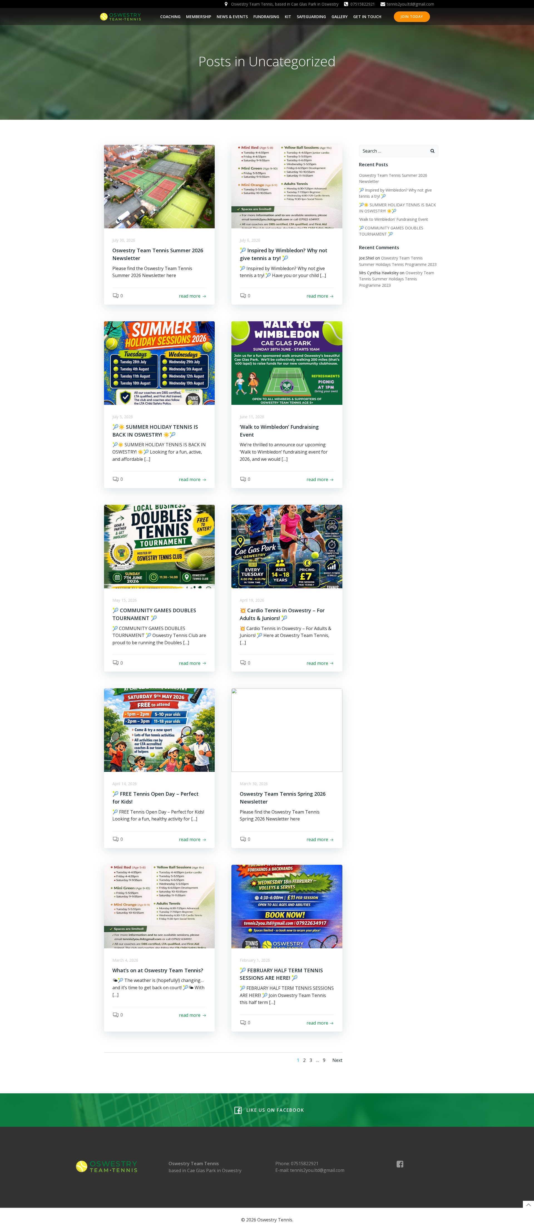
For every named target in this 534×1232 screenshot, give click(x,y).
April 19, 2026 (252, 600)
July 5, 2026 (122, 416)
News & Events (232, 16)
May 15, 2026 (124, 600)
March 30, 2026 (254, 783)
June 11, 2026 (252, 416)
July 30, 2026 (123, 240)
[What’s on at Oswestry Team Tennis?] (159, 906)
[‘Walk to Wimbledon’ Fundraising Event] (286, 362)
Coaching (170, 16)
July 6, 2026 (250, 240)
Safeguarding (311, 16)
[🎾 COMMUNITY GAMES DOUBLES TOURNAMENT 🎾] (159, 546)
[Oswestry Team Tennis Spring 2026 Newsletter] (286, 730)
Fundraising (266, 16)
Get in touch (367, 16)
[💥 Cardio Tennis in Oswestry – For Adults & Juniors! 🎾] (286, 546)
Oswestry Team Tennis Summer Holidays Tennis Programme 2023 (396, 279)
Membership (198, 16)
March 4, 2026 (125, 960)
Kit (288, 16)
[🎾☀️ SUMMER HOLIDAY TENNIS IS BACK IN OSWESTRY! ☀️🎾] (159, 362)
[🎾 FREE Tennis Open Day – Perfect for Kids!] (159, 730)
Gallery (340, 16)
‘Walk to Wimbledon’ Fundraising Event (393, 219)
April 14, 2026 (124, 783)
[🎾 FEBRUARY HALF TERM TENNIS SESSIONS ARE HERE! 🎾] (286, 906)
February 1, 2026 (255, 960)
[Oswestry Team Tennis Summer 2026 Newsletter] (159, 186)
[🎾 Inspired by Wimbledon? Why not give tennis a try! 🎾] (286, 186)
